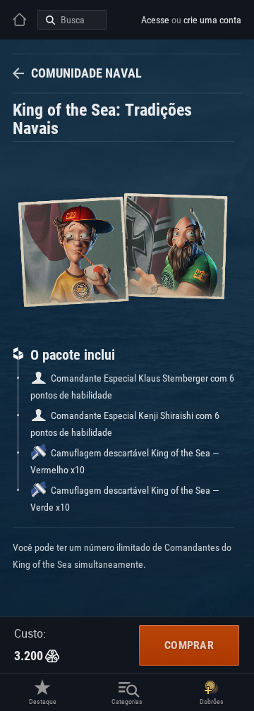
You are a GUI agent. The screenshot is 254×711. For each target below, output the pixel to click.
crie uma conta (212, 19)
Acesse (155, 19)
